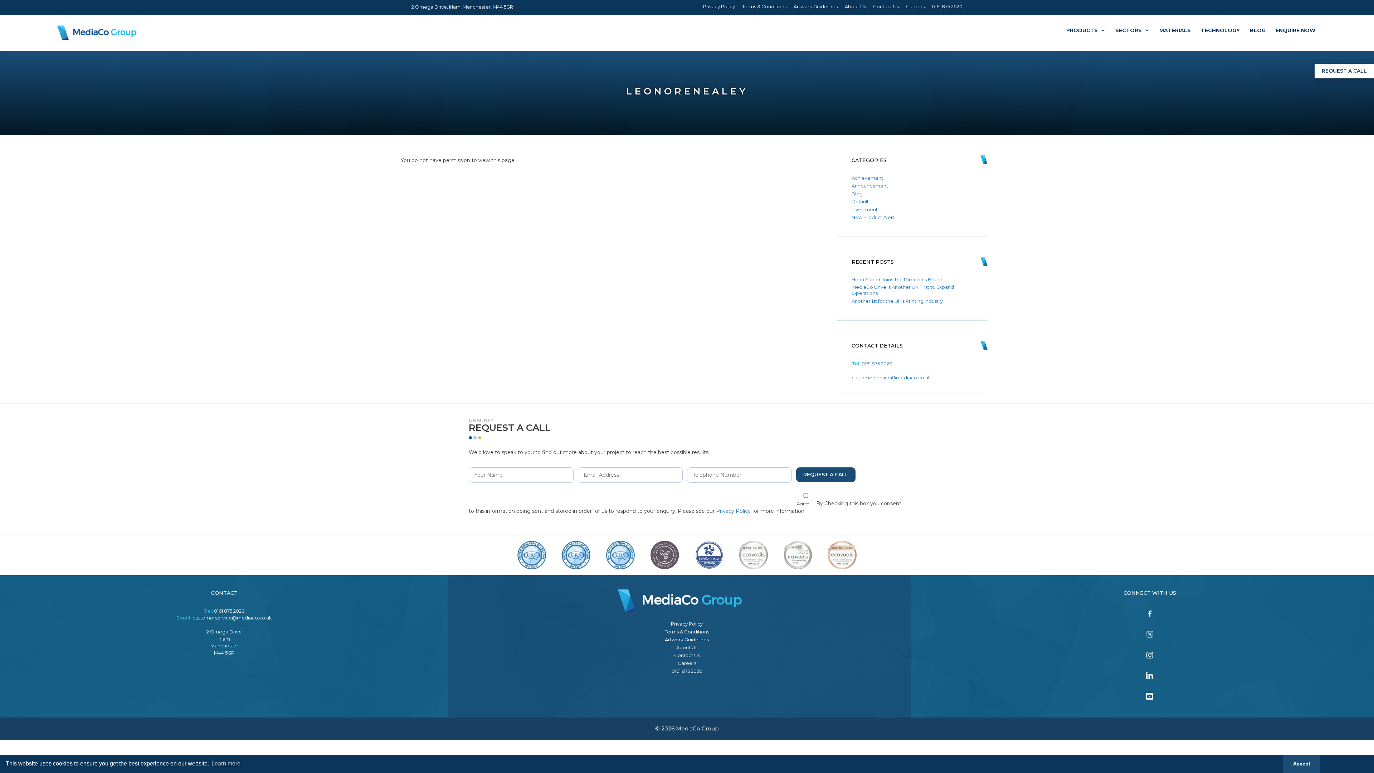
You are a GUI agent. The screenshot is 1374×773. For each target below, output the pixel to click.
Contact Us (886, 6)
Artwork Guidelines (816, 6)
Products (1082, 30)
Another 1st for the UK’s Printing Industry (897, 301)
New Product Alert (873, 217)
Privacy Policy (719, 6)
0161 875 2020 (947, 6)
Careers (915, 6)
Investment (865, 209)
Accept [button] (1301, 764)
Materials (1175, 30)
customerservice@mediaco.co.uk (891, 377)
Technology (1220, 30)
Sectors (1128, 30)
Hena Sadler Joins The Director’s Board (897, 279)
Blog (1258, 30)
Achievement (867, 178)
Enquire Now (1295, 30)
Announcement (870, 186)
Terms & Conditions (764, 6)
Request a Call (1344, 71)
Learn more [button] (225, 763)
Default (860, 201)
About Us (855, 6)
